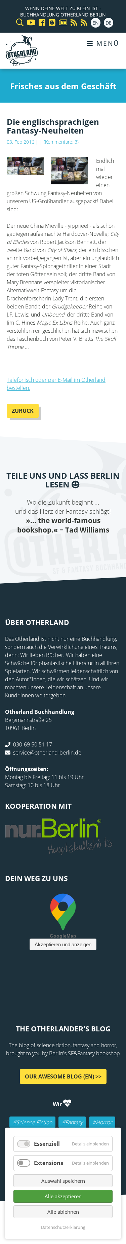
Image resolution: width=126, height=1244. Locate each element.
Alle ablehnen (63, 1211)
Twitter (36, 548)
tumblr (90, 548)
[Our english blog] (50, 23)
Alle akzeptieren (63, 1196)
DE (109, 23)
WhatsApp (76, 548)
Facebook (22, 548)
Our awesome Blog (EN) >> (63, 1076)
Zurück (23, 410)
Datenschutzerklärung (63, 1227)
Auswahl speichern (63, 1180)
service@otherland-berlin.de (47, 752)
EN (95, 23)
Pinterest (103, 548)
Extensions (48, 1163)
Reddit (63, 548)
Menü (106, 43)
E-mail (49, 548)
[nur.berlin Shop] (59, 851)
